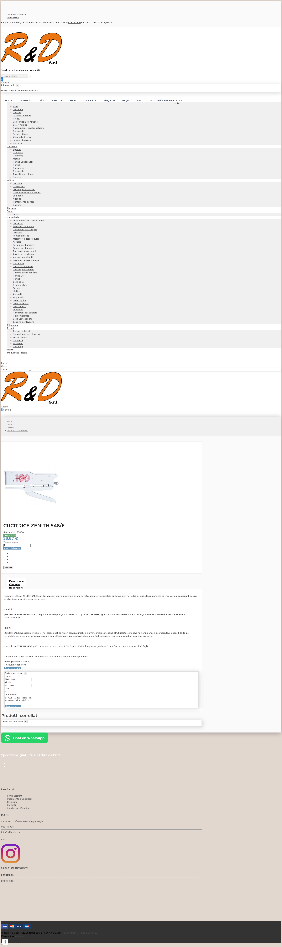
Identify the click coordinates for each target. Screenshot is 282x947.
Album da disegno (22, 137)
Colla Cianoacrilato (22, 319)
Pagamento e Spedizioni (20, 799)
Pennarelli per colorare (25, 312)
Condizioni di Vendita (16, 14)
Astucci (17, 242)
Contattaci (74, 22)
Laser (16, 214)
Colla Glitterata (20, 303)
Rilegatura (12, 325)
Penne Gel (18, 275)
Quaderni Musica (22, 140)
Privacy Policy (70, 933)
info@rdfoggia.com (11, 832)
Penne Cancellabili (23, 162)
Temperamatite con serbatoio (29, 220)
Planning (18, 155)
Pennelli (17, 294)
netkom (19, 936)
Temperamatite (21, 235)
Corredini (18, 109)
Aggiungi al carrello (12, 548)
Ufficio (10, 180)
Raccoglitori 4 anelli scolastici (28, 128)
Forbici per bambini (23, 245)
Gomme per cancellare (25, 272)
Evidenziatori (20, 285)
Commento (11, 694)
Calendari (18, 152)
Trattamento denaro (23, 202)
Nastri (10, 349)
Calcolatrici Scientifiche (25, 122)
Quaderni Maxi (20, 134)
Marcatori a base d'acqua (26, 260)
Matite (16, 158)
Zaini (15, 106)
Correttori (18, 223)
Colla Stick (18, 282)
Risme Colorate (21, 315)
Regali (10, 328)
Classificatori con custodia (27, 192)
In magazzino (11, 661)
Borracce (17, 143)
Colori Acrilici (20, 125)
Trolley (16, 118)
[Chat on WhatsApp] (24, 742)
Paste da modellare (23, 266)
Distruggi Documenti (24, 189)
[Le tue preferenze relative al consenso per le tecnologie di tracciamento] (5, 942)
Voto (7, 688)
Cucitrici (17, 232)
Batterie (17, 205)
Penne (16, 165)
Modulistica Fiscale (17, 352)
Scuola (178, 100)
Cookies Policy (89, 933)
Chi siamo (12, 802)
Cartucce (11, 208)
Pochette (18, 340)
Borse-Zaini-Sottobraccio (26, 334)
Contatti (11, 805)
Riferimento (10, 532)
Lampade (18, 195)
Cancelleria (13, 217)
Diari (177, 103)
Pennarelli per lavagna (25, 229)
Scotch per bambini (23, 248)
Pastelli (17, 112)
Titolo (8, 682)
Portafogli (18, 346)
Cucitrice (17, 183)
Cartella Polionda (22, 115)
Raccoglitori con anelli (24, 251)
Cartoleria (12, 146)
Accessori (18, 343)
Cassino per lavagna (23, 322)
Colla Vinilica (19, 306)
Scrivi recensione (12, 668)
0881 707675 (8, 826)
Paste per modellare (24, 254)
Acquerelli (18, 297)
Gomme (17, 177)
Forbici (16, 288)
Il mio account (13, 17)
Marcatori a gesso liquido (26, 239)
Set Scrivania (20, 337)
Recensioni (16, 587)
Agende (17, 149)
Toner (10, 211)
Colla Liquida (19, 300)
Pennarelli (18, 131)
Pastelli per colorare (23, 174)
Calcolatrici (19, 186)
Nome (8, 676)
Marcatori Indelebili (23, 226)
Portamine (18, 168)
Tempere (18, 309)
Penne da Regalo (22, 331)
